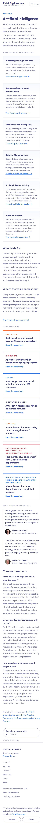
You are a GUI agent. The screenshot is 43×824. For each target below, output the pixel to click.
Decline (11, 819)
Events (5, 782)
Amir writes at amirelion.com (15, 788)
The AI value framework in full (16, 320)
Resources (7, 774)
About (5, 778)
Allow (31, 819)
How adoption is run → (16, 143)
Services (6, 766)
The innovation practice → (18, 237)
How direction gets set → (18, 76)
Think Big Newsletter (11, 797)
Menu (36, 4)
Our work (7, 770)
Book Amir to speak (11, 793)
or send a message (11, 740)
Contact (6, 762)
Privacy (6, 756)
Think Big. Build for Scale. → (19, 204)
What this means (18, 814)
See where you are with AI (16, 732)
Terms (12, 756)
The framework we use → (18, 113)
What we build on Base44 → (19, 173)
